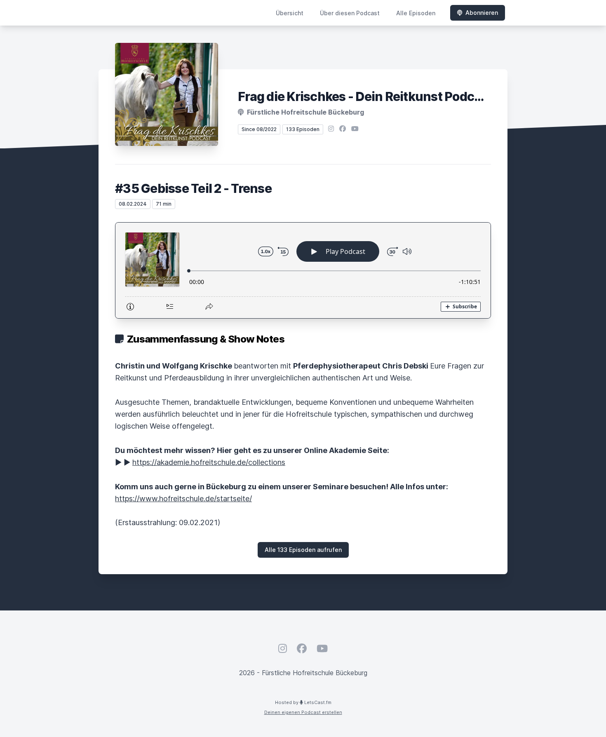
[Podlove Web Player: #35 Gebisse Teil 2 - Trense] (303, 270)
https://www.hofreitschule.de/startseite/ (183, 498)
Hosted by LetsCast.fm (303, 702)
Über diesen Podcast (350, 12)
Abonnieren (481, 12)
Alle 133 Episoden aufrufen (303, 549)
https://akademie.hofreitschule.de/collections (208, 462)
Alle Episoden (415, 12)
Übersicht (289, 12)
